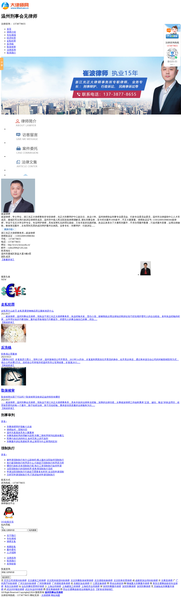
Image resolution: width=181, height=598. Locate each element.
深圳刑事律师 (129, 586)
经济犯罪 (11, 38)
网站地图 (55, 595)
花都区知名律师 (81, 583)
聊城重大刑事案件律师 (138, 583)
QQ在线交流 (7, 522)
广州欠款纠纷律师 (27, 583)
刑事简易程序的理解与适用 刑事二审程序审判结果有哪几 (35, 435)
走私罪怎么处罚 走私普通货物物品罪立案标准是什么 (27, 311)
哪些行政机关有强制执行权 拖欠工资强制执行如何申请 (34, 466)
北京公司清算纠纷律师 (15, 580)
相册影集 (11, 546)
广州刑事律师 (44, 583)
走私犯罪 (11, 41)
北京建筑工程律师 (37, 580)
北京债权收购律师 (103, 580)
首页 (9, 29)
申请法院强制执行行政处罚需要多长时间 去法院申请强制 (35, 471)
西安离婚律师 (53, 589)
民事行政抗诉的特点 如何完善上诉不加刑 (27, 438)
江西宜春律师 (99, 583)
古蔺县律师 (167, 580)
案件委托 (11, 549)
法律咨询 (11, 50)
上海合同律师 (54, 586)
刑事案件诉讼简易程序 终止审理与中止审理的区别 (32, 441)
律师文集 (11, 541)
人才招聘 (11, 552)
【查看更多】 (8, 259)
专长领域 (11, 35)
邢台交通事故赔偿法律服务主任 (79, 589)
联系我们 (11, 53)
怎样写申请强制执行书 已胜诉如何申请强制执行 (31, 474)
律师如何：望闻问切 (17, 429)
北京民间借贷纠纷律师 (58, 580)
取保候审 (11, 47)
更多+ (4, 421)
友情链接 (11, 564)
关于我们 (11, 535)
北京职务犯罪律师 (123, 580)
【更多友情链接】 (104, 589)
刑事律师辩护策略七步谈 (19, 426)
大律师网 (45, 595)
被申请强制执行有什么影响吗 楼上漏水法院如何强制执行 (35, 460)
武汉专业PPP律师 (34, 589)
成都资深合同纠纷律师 (146, 580)
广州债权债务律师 (61, 583)
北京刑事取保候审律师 (82, 580)
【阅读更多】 (8, 322)
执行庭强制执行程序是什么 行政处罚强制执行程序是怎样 (35, 463)
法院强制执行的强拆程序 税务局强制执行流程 (30, 469)
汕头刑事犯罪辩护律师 (32, 586)
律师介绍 (11, 32)
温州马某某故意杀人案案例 (20, 432)
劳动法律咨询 (116, 583)
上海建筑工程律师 (71, 586)
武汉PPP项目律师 (15, 589)
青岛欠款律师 (11, 586)
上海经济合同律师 (90, 586)
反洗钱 (10, 44)
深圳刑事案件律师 (112, 586)
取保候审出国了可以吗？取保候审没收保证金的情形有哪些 (30, 397)
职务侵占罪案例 (9, 354)
